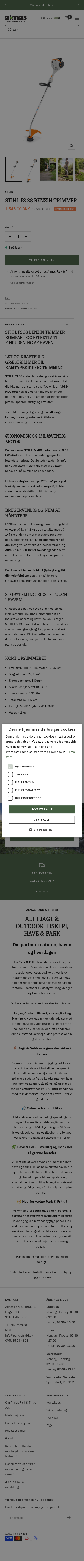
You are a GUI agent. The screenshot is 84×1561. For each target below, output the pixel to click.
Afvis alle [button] (42, 819)
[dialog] (42, 781)
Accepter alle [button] (42, 809)
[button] (42, 829)
